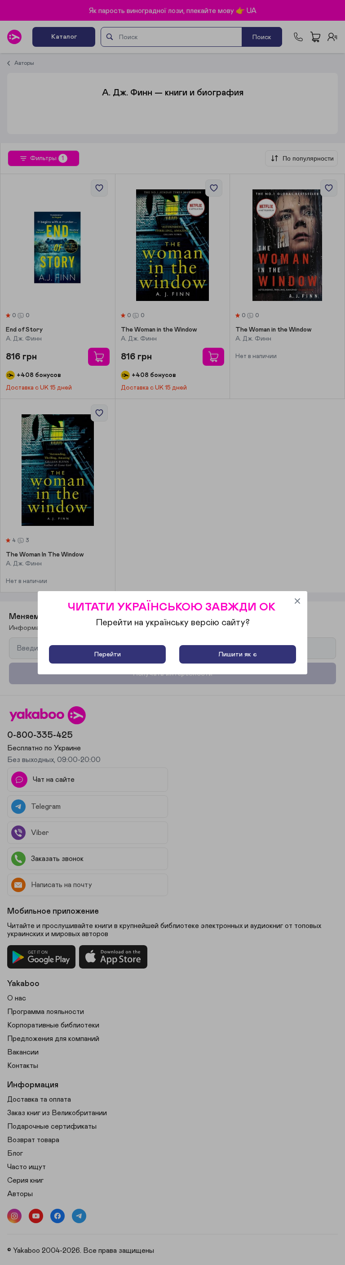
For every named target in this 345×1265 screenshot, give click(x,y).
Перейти (107, 654)
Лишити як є (237, 654)
